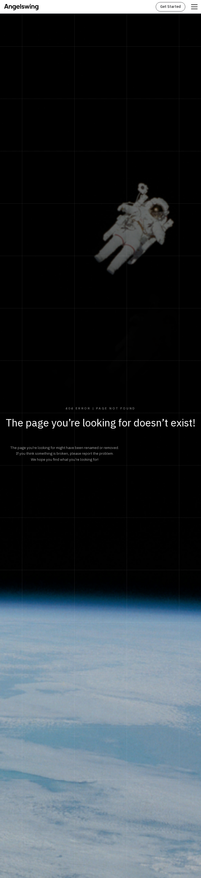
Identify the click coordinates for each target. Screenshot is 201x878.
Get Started (170, 6)
